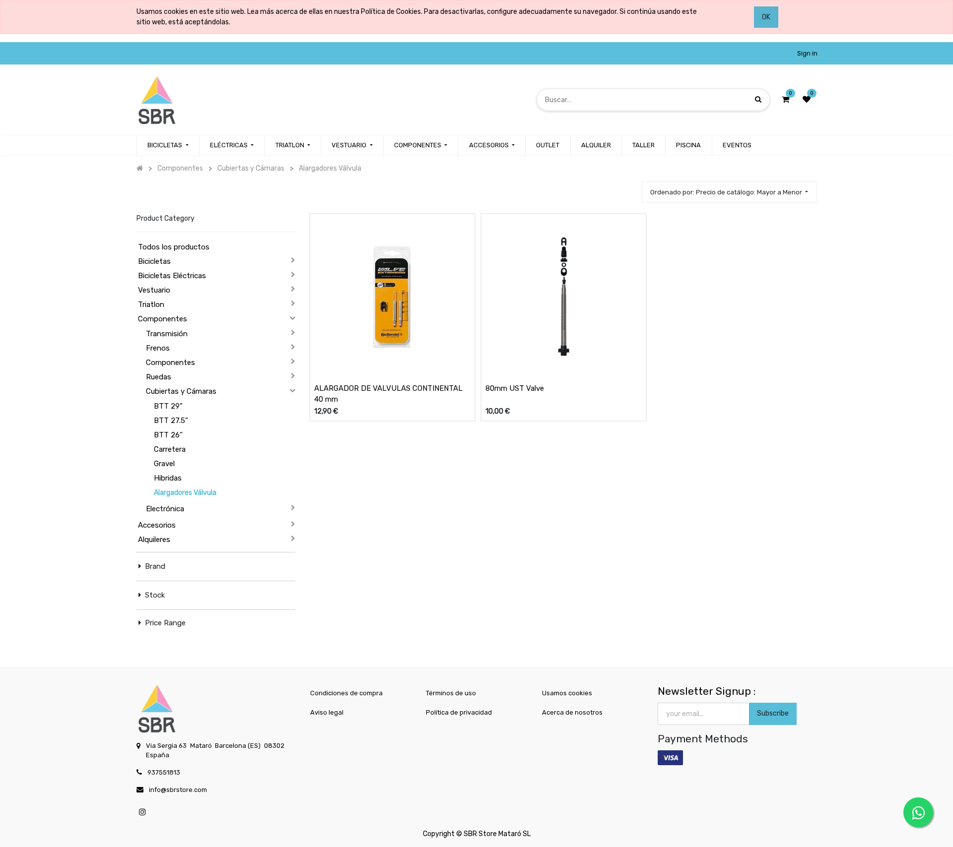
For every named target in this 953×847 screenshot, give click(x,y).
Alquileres (154, 539)
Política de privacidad (459, 712)
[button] (729, 192)
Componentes (162, 318)
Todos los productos (173, 246)
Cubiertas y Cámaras (181, 391)
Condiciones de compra (346, 693)
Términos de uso (451, 693)
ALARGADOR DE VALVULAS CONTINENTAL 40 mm (388, 394)
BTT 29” (168, 406)
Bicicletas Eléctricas (172, 275)
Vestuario (154, 290)
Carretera (170, 449)
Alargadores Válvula (185, 492)
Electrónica (165, 508)
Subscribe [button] (773, 713)
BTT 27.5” (171, 420)
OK (766, 17)
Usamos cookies (567, 693)
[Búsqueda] (758, 99)
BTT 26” (168, 434)
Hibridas (168, 478)
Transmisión (167, 333)
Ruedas (158, 376)
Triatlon (151, 304)
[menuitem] (548, 145)
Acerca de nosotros (572, 712)
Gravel (164, 463)
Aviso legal (326, 712)
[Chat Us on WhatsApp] (918, 812)
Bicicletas (154, 261)
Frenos (158, 348)
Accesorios (157, 525)
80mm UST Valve (514, 388)
